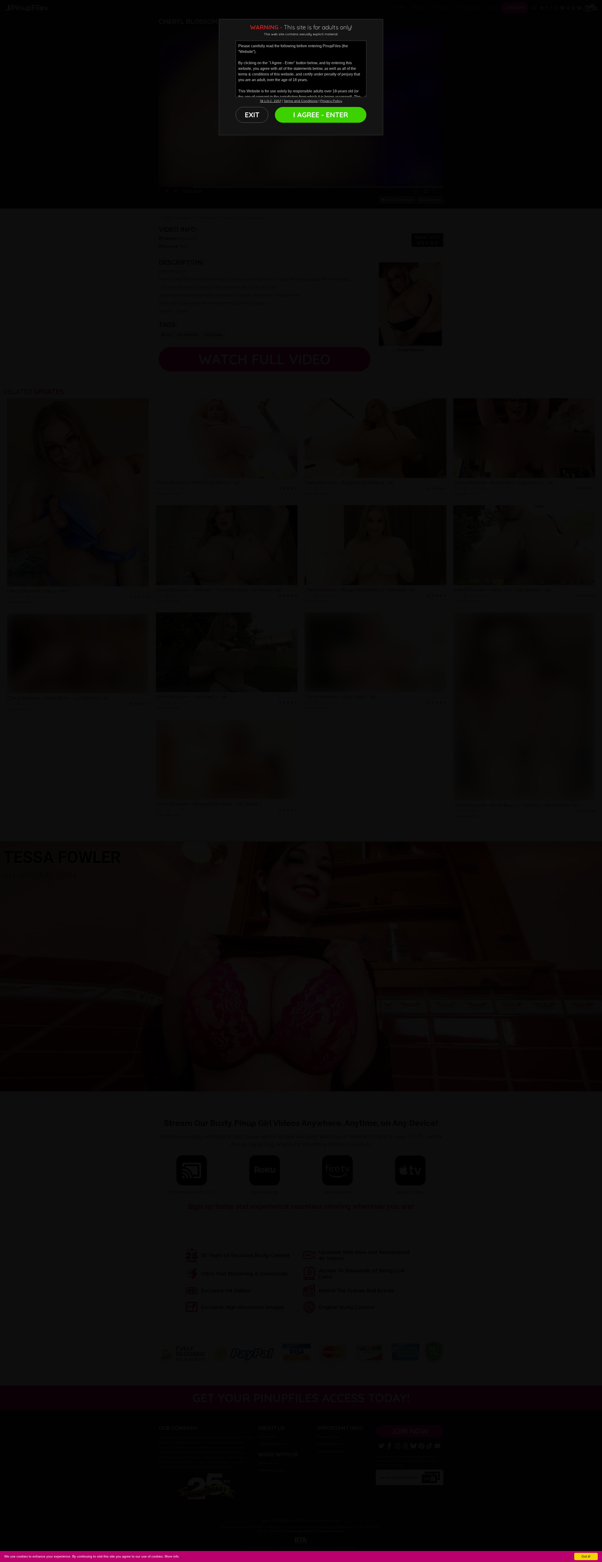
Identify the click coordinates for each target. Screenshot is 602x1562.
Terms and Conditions (301, 101)
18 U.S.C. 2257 (270, 101)
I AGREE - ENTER (320, 114)
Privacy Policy (331, 101)
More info (172, 1556)
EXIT (252, 114)
